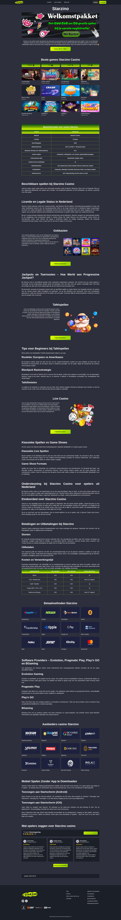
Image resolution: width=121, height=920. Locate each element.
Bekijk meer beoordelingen (60, 865)
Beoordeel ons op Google (90, 833)
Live (49, 65)
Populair (30, 65)
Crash (69, 65)
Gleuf (89, 65)
